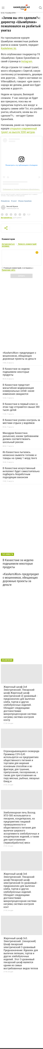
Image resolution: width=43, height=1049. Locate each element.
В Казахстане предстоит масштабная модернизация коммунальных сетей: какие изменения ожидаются (18, 389)
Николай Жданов (12, 206)
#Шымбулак (5, 201)
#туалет (14, 201)
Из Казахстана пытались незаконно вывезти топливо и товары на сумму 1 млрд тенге (20, 455)
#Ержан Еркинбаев (25, 201)
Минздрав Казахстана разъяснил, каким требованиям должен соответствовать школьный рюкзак (20, 438)
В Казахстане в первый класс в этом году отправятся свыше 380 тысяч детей (21, 407)
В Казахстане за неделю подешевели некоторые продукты (16, 371)
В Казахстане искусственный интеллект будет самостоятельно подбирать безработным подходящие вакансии (21, 473)
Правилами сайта (8, 270)
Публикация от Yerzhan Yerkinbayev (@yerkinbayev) (21, 189)
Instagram (26, 61)
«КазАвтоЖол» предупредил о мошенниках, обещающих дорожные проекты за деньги (19, 355)
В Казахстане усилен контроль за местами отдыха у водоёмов (21, 422)
